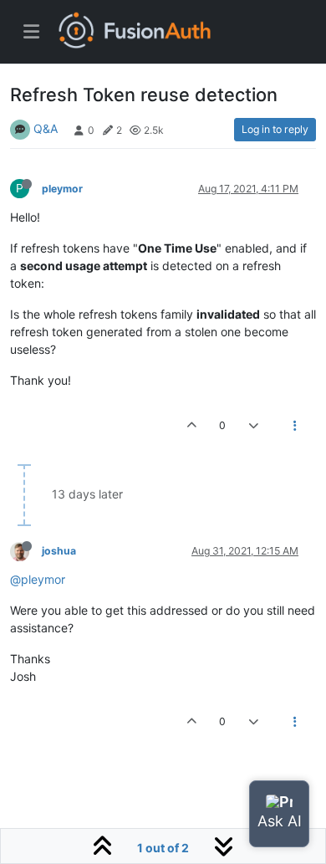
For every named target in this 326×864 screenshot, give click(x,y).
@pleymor (37, 579)
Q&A (45, 128)
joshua (59, 550)
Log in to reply (275, 129)
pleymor (62, 188)
